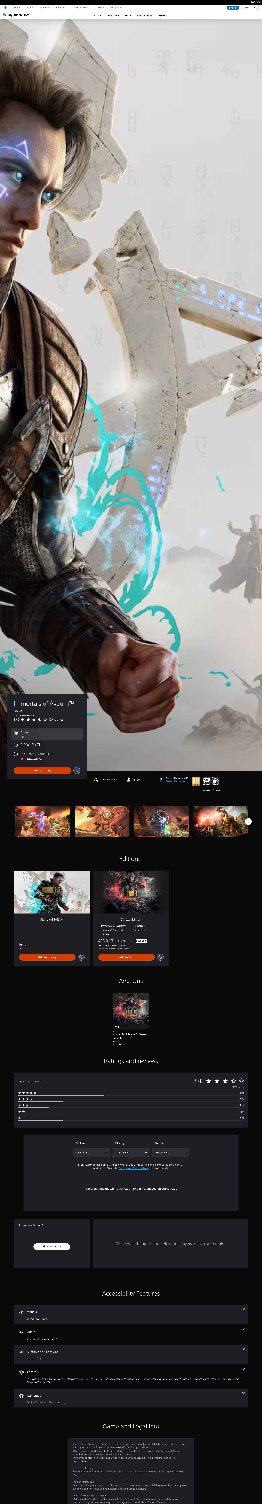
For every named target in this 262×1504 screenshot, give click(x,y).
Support (115, 7)
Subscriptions (145, 15)
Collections (113, 15)
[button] (175, 781)
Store (15, 7)
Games (43, 7)
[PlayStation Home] (5, 7)
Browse (163, 15)
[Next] (248, 821)
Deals (128, 15)
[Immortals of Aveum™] (42, 821)
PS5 (29, 7)
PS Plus (60, 7)
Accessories (79, 7)
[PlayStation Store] (17, 15)
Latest (97, 15)
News (99, 7)
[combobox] (91, 1152)
